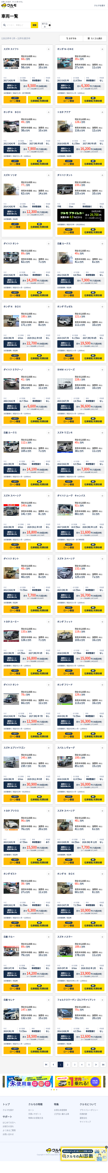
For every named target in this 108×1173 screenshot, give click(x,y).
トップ (6, 1104)
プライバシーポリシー (89, 1110)
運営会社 (83, 1117)
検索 (34, 25)
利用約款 (83, 1113)
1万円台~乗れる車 (61, 1113)
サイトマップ (85, 1121)
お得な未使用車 (60, 1110)
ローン (31, 1110)
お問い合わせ (8, 1134)
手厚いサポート (34, 1113)
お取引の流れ (8, 1126)
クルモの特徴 (35, 1104)
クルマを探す (99, 5)
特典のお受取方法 (35, 1117)
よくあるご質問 (9, 1130)
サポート (7, 1116)
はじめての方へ (9, 1122)
